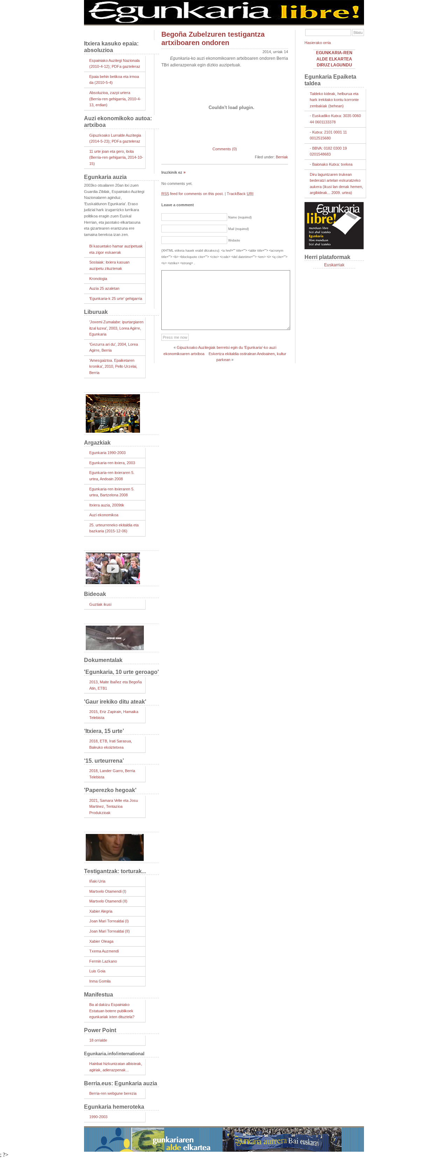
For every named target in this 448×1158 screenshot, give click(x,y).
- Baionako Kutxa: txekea (331, 164)
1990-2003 (98, 1117)
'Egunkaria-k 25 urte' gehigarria (115, 298)
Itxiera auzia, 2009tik (106, 505)
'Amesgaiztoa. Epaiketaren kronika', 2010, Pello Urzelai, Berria (113, 366)
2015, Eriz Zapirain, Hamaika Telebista (113, 715)
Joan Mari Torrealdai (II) (109, 931)
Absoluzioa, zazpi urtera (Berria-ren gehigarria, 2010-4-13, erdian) (115, 99)
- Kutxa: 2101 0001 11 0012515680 (328, 135)
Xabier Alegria (100, 911)
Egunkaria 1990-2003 (107, 453)
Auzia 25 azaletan (104, 288)
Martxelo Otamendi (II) (108, 901)
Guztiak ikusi (100, 604)
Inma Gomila (100, 981)
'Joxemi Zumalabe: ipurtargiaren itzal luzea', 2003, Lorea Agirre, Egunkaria (116, 328)
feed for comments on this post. (192, 194)
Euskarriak (334, 264)
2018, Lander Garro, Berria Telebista (112, 774)
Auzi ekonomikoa (103, 515)
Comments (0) (224, 149)
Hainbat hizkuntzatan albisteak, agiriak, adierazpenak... (115, 1067)
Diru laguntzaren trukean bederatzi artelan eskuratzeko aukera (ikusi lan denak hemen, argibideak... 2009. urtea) (336, 183)
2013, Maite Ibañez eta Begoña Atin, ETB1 (115, 685)
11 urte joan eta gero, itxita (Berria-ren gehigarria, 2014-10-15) (116, 157)
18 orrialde (98, 1040)
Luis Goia (97, 971)
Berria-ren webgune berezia (112, 1093)
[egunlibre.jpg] (224, 23)
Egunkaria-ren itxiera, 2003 (112, 463)
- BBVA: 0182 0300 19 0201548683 (328, 151)
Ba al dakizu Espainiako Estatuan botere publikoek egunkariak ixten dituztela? (111, 1010)
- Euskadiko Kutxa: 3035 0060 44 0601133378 (335, 119)
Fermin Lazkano (103, 961)
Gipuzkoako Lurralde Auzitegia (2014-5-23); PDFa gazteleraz (115, 138)
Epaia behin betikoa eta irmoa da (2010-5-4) (114, 79)
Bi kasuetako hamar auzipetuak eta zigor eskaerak (116, 249)
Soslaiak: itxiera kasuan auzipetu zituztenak (109, 265)
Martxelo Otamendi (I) (107, 891)
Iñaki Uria (97, 881)
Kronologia (98, 278)
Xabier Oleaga (101, 941)
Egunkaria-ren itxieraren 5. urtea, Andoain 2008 (111, 475)
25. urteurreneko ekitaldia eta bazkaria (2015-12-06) (114, 528)
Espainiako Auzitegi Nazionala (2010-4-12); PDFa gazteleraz (114, 63)
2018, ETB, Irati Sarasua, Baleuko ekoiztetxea (110, 744)
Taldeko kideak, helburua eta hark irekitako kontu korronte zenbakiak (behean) (334, 100)
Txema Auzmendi (104, 951)
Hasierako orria (317, 43)
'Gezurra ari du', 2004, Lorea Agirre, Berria (113, 347)
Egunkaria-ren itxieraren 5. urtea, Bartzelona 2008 (111, 492)
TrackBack (240, 194)
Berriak (282, 157)
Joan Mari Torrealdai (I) (109, 921)
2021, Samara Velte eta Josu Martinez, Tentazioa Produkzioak (113, 806)
